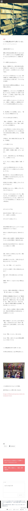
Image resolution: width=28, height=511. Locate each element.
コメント (20, 495)
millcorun (14, 44)
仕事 (4, 39)
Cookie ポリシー (5, 505)
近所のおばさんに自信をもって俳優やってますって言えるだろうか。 (13, 461)
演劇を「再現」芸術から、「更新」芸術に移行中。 (13, 468)
